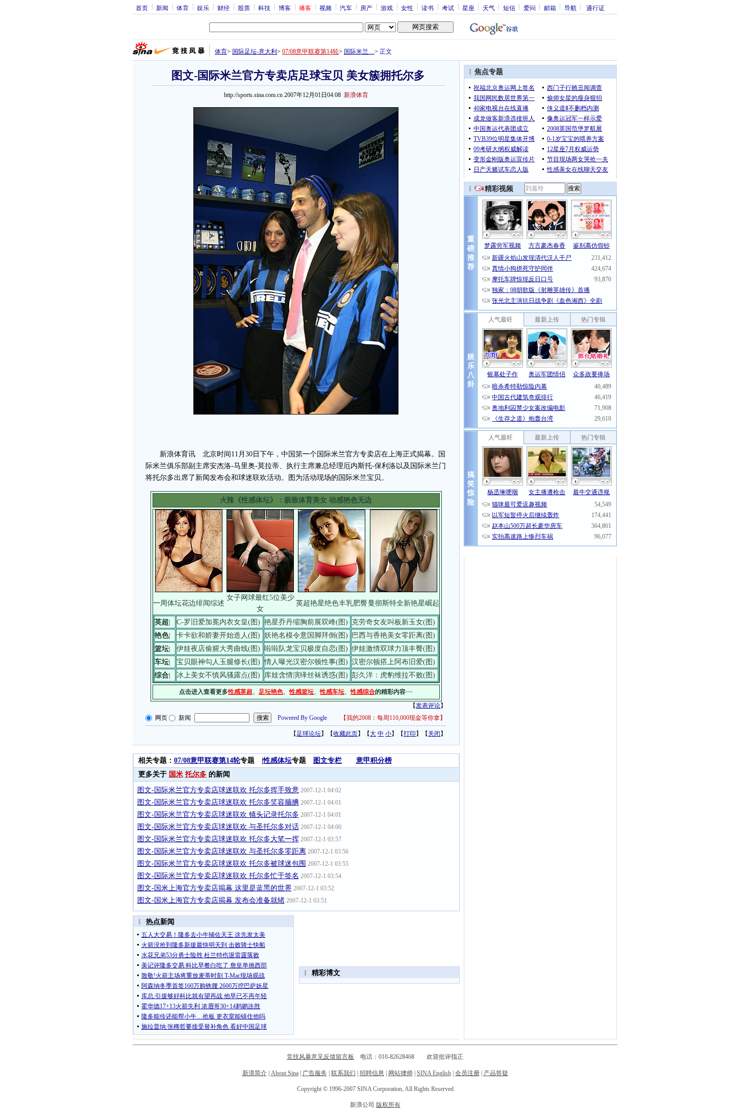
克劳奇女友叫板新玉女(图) (393, 622)
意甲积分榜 (374, 760)
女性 (407, 8)
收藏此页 (345, 733)
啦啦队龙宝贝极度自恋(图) (306, 648)
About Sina (284, 1073)
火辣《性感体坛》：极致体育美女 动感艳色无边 (296, 500)
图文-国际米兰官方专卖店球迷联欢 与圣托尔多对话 (218, 827)
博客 (285, 8)
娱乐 (203, 8)
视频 (325, 8)
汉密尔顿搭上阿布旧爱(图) (393, 662)
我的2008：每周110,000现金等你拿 (393, 717)
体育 (183, 8)
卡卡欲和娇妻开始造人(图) (218, 635)
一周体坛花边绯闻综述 (188, 603)
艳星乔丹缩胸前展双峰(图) (306, 622)
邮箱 (550, 8)
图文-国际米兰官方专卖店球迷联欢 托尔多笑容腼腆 (218, 802)
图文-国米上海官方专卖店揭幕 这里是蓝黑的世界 (214, 888)
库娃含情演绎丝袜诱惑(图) (306, 675)
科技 (264, 8)
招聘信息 (372, 1073)
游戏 (387, 8)
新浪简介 (254, 1073)
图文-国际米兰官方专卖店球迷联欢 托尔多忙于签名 (218, 876)
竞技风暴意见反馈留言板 (320, 1056)
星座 (468, 8)
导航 (570, 8)
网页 (161, 717)
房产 (366, 8)
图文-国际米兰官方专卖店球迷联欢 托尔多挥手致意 (218, 790)
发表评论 (428, 705)
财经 (223, 8)
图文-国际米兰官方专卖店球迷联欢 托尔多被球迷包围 (221, 863)
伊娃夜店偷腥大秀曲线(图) (218, 648)
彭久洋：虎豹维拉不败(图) (393, 675)
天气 (489, 8)
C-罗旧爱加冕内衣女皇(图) (218, 622)
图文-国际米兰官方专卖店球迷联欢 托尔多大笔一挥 (218, 839)
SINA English (434, 1073)
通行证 (595, 8)
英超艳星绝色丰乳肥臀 (331, 603)
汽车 (346, 8)
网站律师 (400, 1073)
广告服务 (315, 1073)
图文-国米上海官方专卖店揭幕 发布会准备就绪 (211, 900)
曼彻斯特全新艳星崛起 (403, 603)
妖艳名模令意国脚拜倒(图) (306, 635)
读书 (427, 8)
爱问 (529, 8)
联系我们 (343, 1073)
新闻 (162, 8)
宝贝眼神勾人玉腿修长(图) (218, 662)
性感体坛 (277, 760)
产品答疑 (496, 1073)
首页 (142, 8)
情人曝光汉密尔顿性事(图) (306, 662)
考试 (448, 8)
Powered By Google (302, 717)
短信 (509, 8)
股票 (244, 8)
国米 (176, 774)
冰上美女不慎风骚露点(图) (218, 675)
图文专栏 (327, 760)
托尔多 (196, 774)
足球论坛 (308, 733)
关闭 (434, 733)
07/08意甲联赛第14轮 (310, 51)
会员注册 (467, 1073)
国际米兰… (359, 51)
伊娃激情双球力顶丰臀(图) (393, 648)
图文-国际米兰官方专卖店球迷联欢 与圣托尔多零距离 (221, 851)
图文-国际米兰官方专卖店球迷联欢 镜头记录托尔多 (218, 814)
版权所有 (388, 1104)
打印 (410, 733)
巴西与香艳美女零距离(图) (393, 635)
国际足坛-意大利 (254, 51)
